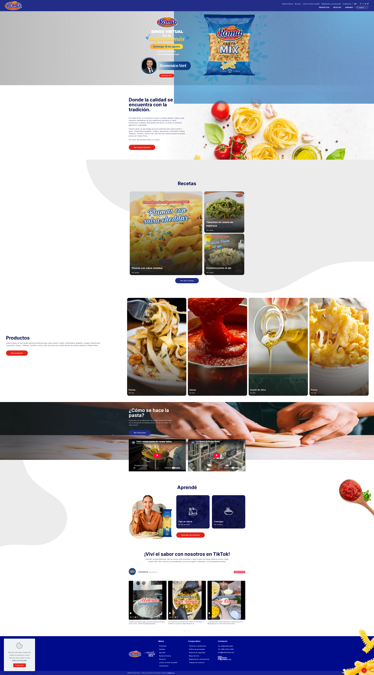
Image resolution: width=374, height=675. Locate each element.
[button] (184, 630)
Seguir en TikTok (239, 572)
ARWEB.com (170, 673)
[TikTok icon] (368, 4)
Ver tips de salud (184, 524)
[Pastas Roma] (13, 5)
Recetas (162, 649)
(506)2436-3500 (227, 646)
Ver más (131, 393)
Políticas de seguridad (197, 652)
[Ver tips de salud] (193, 509)
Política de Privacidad (19, 660)
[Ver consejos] (228, 509)
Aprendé (162, 652)
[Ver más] (156, 347)
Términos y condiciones (197, 646)
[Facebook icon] (360, 4)
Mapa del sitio (194, 656)
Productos (163, 646)
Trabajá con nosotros (196, 662)
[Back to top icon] (364, 670)
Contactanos (347, 4)
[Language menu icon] (356, 4)
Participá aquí (166, 75)
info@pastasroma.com (226, 652)
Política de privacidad (197, 649)
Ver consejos (218, 524)
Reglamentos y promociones (331, 4)
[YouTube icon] (363, 4)
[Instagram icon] (365, 4)
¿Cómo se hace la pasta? (311, 4)
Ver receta (135, 272)
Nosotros (298, 4)
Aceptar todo (19, 665)
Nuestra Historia (287, 4)
